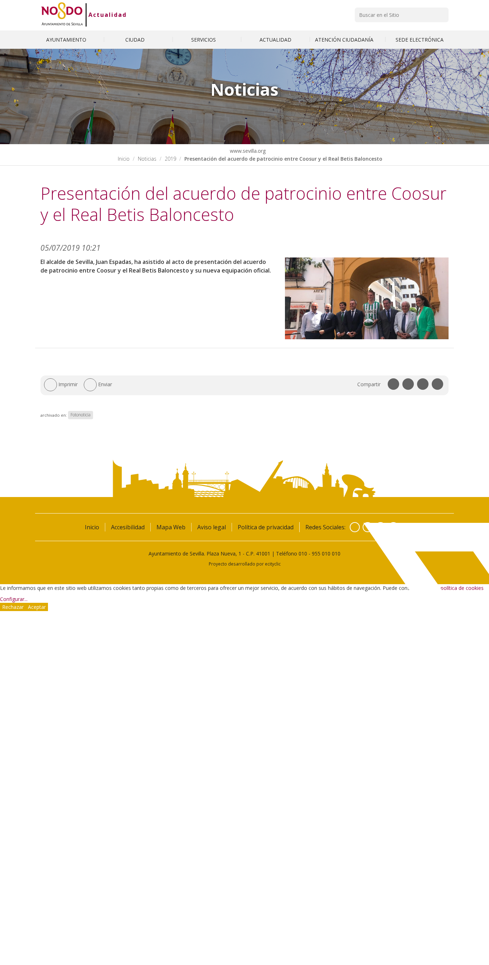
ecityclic (273, 564)
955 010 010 (326, 553)
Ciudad (135, 39)
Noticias (147, 158)
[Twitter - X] (368, 527)
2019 (170, 158)
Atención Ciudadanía (345, 39)
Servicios (204, 39)
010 (303, 553)
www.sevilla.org (247, 150)
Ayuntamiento (67, 39)
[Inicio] (62, 14)
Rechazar (13, 607)
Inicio (124, 158)
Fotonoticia (81, 415)
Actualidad (107, 15)
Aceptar (37, 607)
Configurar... (14, 599)
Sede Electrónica (420, 39)
